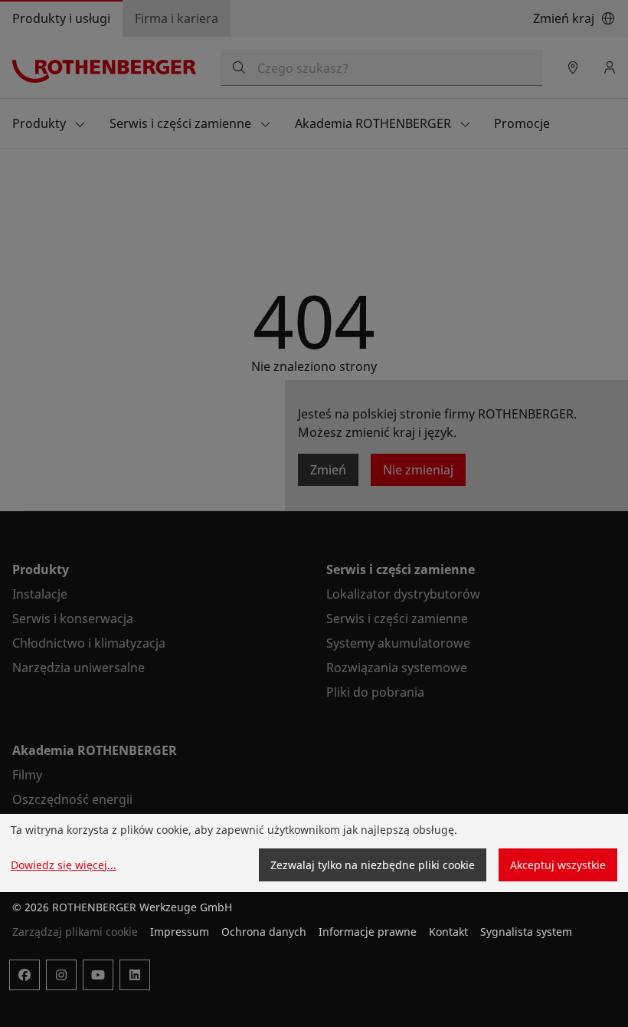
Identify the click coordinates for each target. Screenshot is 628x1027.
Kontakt (448, 931)
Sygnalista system (526, 931)
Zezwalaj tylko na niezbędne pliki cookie (372, 865)
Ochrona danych (263, 931)
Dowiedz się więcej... (63, 865)
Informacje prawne (368, 931)
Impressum (179, 931)
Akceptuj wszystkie (558, 865)
